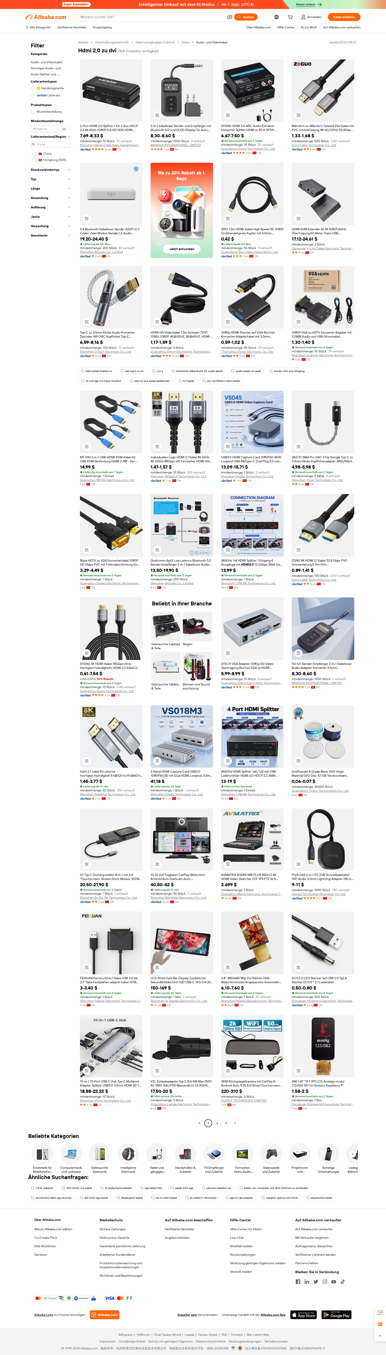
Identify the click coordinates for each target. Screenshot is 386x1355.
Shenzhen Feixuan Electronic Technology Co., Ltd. (111, 1001)
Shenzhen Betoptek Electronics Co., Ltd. (178, 897)
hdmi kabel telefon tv (99, 371)
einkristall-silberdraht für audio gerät (199, 371)
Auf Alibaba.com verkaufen (314, 1229)
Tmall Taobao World (167, 1334)
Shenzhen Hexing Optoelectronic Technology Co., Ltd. (252, 1001)
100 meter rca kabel (79, 1188)
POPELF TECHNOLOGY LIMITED (243, 1100)
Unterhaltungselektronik (112, 42)
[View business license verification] (233, 1348)
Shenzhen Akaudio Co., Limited (101, 252)
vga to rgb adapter (241, 1197)
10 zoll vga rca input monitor (103, 381)
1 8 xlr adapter (44, 1188)
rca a (160, 371)
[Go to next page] (235, 1123)
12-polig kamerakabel (118, 1188)
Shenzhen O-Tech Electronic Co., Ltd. (105, 351)
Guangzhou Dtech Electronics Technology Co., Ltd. (182, 351)
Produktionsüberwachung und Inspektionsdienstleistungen (121, 1265)
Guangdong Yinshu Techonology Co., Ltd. (320, 791)
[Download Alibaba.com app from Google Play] (336, 1314)
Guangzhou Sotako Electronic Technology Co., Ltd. (111, 583)
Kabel (185, 42)
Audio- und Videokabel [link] (211, 42)
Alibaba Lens (43, 1315)
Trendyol (237, 1334)
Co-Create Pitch (45, 1237)
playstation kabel (321, 1197)
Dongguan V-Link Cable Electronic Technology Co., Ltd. (323, 248)
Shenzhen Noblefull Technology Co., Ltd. (178, 476)
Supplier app (187, 1315)
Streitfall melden (241, 1246)
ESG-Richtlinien (45, 1246)
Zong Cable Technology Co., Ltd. (314, 145)
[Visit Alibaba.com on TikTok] (342, 1281)
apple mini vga (184, 1188)
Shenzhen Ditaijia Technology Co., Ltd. (247, 476)
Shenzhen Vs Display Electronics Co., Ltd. (179, 1001)
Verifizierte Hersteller (179, 1229)
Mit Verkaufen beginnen (312, 1237)
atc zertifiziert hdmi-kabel (223, 381)
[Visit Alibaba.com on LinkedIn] (307, 1281)
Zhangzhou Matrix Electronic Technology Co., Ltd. (252, 894)
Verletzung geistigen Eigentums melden (257, 1263)
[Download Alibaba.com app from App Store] (303, 1314)
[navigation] (50, 583)
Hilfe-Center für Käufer (246, 1229)
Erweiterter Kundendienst (117, 1254)
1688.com (143, 1334)
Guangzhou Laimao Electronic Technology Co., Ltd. (182, 1104)
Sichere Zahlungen (113, 1229)
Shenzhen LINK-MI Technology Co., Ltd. (248, 583)
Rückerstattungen (243, 1254)
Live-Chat (237, 1237)
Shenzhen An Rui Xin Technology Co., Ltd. (108, 897)
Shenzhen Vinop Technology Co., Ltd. (317, 480)
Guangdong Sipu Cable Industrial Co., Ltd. (249, 252)
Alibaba (83, 42)
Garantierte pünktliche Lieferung (122, 1246)
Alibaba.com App (273, 1315)
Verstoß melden (241, 1271)
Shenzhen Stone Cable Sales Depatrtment (109, 145)
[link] (380, 1312)
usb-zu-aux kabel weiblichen (152, 381)
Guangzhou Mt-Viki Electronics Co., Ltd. (107, 480)
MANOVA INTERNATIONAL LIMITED (176, 145)
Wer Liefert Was (258, 1334)
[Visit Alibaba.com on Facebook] (298, 1281)
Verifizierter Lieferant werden (315, 1254)
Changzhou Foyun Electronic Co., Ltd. (247, 351)
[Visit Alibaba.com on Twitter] (316, 1281)
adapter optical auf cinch (282, 1197)
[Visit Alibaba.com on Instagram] (324, 1281)
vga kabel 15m (153, 1188)
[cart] (291, 17)
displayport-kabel (132, 1197)
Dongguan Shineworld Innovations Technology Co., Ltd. (323, 1104)
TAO (224, 1334)
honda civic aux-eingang (289, 371)
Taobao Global (207, 1334)
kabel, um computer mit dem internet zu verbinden (276, 1188)
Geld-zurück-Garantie (115, 1237)
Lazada (189, 1334)
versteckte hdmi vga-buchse (53, 1197)
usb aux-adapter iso (218, 1188)
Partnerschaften (306, 1263)
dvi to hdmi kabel (166, 1197)
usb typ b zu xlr (134, 371)
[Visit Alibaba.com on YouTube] (333, 1281)
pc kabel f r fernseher (203, 1197)
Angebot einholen (177, 1237)
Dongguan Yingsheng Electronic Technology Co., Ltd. (323, 1001)
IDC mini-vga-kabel (96, 1197)
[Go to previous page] (199, 1123)
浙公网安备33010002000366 (266, 1348)
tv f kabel (188, 381)
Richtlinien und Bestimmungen (121, 1275)
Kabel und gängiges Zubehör (155, 42)
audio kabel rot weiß (248, 371)
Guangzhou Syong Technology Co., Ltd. (248, 148)
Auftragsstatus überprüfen (314, 1246)
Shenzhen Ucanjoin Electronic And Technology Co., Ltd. (323, 355)
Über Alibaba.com (47, 1220)
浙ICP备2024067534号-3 (307, 1348)
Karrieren (40, 1254)
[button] (229, 17)
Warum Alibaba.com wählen (53, 1229)
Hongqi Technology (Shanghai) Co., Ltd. (319, 894)
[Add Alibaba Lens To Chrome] (105, 1314)
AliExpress (125, 1334)
